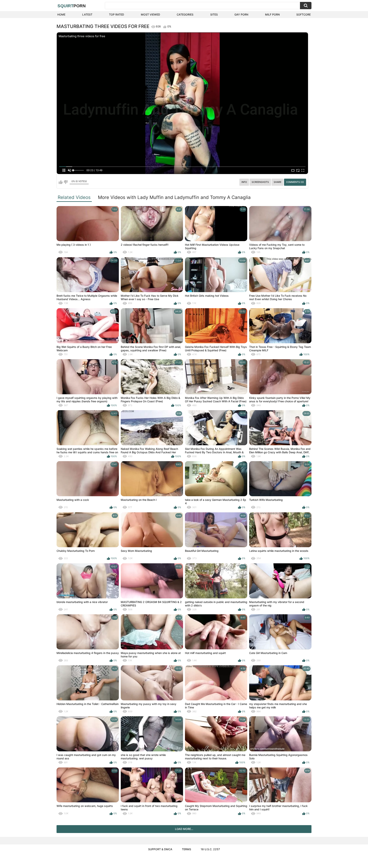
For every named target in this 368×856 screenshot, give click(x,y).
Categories (185, 14)
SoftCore (303, 14)
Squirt (72, 5)
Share (277, 182)
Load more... (184, 829)
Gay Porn (241, 14)
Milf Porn (272, 14)
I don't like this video (66, 182)
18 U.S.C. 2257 (210, 849)
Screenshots (260, 182)
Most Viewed (150, 14)
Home (61, 14)
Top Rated (116, 14)
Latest (87, 14)
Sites (214, 14)
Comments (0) (295, 182)
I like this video (61, 182)
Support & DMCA (160, 849)
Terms (186, 849)
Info (244, 182)
